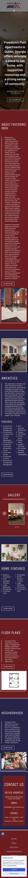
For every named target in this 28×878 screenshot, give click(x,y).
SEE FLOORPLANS (15, 100)
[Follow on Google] (3, 834)
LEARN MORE (8, 284)
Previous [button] (4, 513)
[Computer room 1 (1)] (14, 371)
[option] (16, 513)
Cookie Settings (12, 865)
